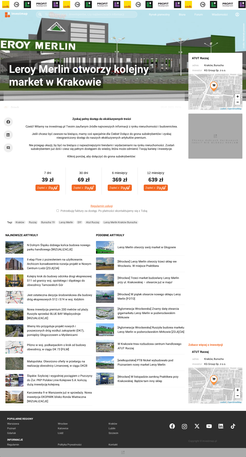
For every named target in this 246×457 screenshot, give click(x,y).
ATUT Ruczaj (200, 58)
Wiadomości (220, 14)
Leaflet (223, 108)
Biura (182, 14)
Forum (198, 14)
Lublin (112, 428)
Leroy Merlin (66, 222)
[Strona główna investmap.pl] (16, 14)
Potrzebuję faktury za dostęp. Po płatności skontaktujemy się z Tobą (104, 211)
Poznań (11, 428)
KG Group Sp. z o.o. (215, 70)
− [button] (237, 102)
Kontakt (113, 444)
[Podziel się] (9, 122)
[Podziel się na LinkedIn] (8, 135)
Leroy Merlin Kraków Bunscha (120, 222)
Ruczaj (33, 222)
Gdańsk (11, 433)
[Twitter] (197, 426)
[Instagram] (184, 426)
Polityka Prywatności (69, 444)
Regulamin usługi (102, 206)
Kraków (208, 65)
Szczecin (113, 433)
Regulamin (13, 444)
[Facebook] (172, 426)
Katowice (63, 428)
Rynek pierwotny (159, 14)
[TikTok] (233, 426)
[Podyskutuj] (9, 148)
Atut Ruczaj (92, 222)
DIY (79, 222)
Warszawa (13, 423)
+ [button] (237, 96)
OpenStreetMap (234, 108)
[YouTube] (209, 426)
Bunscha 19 (48, 222)
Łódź (60, 433)
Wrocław (63, 423)
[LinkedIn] (221, 426)
